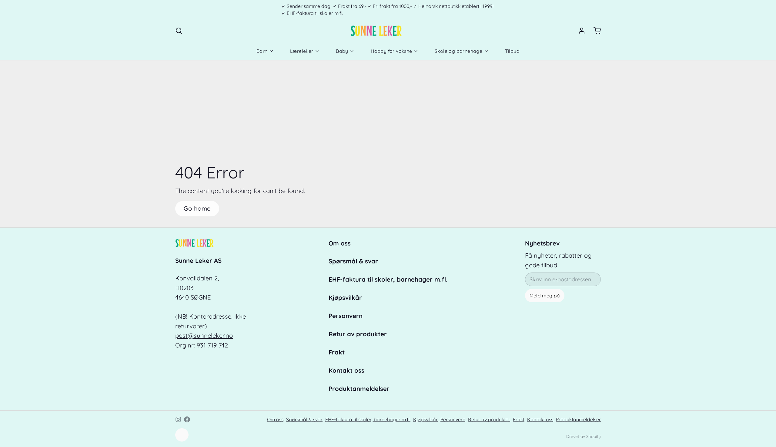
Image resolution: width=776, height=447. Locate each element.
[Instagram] (178, 419)
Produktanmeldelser (359, 388)
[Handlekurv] (594, 30)
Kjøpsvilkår (345, 297)
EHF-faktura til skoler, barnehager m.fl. (388, 279)
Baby (342, 51)
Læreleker (301, 51)
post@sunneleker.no (204, 335)
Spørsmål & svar (353, 261)
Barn (262, 51)
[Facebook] (187, 419)
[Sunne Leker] (376, 31)
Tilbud (512, 51)
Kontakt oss (346, 370)
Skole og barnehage (458, 51)
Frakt (337, 352)
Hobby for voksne (391, 51)
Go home (197, 208)
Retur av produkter (358, 334)
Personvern (346, 316)
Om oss (340, 243)
